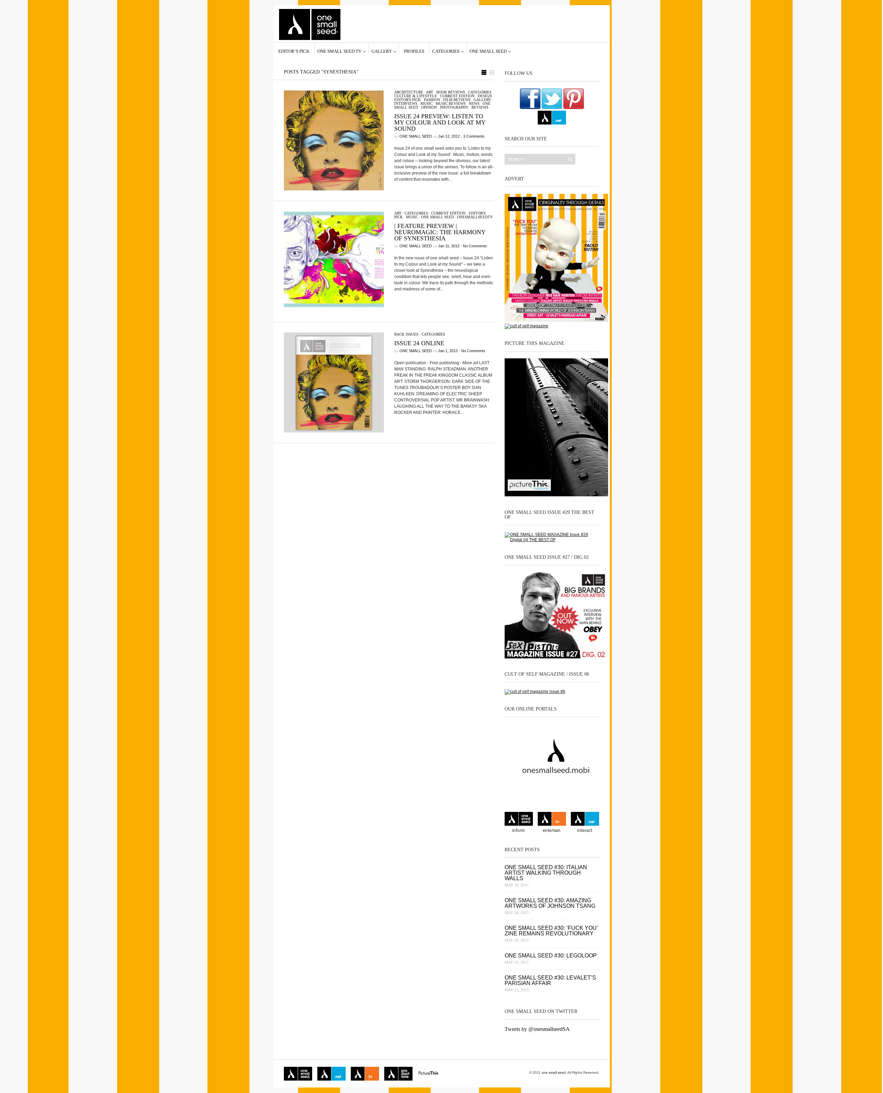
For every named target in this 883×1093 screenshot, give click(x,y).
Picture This (428, 1074)
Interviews (405, 103)
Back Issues (406, 334)
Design (485, 96)
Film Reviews (456, 100)
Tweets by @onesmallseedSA (537, 1029)
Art (429, 92)
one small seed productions (398, 1074)
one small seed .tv (552, 823)
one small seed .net (585, 823)
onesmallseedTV (475, 217)
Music (426, 103)
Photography (454, 107)
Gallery (381, 51)
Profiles (414, 51)
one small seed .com (519, 823)
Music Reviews (451, 103)
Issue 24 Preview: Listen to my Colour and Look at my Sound (439, 122)
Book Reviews (450, 92)
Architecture (408, 92)
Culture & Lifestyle (415, 96)
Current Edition (457, 96)
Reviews (480, 107)
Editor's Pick (407, 100)
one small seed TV (339, 51)
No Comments (475, 246)
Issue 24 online (419, 343)
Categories (445, 51)
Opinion (429, 107)
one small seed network (552, 118)
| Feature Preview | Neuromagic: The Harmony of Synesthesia (439, 232)
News (474, 103)
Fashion (432, 100)
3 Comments (474, 136)
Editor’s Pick (293, 51)
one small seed (488, 51)
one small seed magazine (298, 1074)
